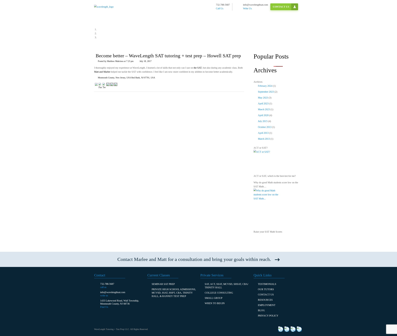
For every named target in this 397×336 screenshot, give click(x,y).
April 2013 (263, 133)
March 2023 (264, 109)
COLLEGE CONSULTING (219, 292)
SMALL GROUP (213, 298)
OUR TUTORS (266, 289)
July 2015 (263, 121)
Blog (261, 310)
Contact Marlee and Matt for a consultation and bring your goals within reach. (194, 259)
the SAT (198, 67)
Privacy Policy (268, 315)
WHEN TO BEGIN (215, 303)
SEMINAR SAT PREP (163, 284)
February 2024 (265, 86)
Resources (265, 300)
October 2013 (264, 127)
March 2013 (264, 138)
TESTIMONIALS (267, 284)
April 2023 (263, 103)
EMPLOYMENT (266, 305)
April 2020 (263, 115)
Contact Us (281, 6)
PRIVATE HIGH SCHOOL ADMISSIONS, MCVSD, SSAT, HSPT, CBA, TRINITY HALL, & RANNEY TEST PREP (174, 292)
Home (105, 29)
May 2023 (263, 97)
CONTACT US (266, 294)
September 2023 (266, 91)
